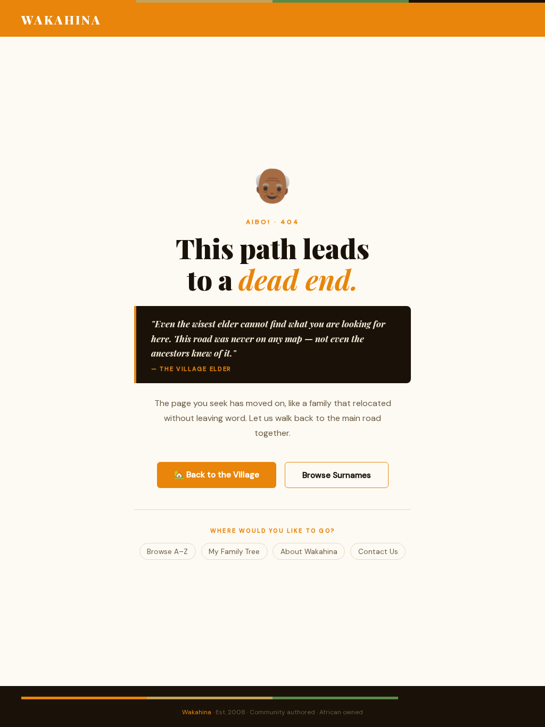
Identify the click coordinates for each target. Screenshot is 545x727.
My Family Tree (234, 551)
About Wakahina (308, 551)
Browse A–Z (167, 551)
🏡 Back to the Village (216, 474)
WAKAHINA (61, 20)
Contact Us (378, 551)
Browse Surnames (336, 475)
